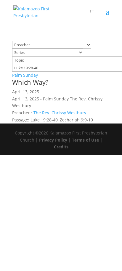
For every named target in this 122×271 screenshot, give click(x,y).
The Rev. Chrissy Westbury (59, 113)
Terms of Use (85, 140)
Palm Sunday (25, 75)
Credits (61, 147)
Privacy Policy (53, 140)
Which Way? (30, 82)
